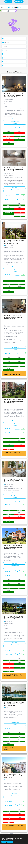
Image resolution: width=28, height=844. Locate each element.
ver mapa (15, 118)
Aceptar (4, 841)
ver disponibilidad (15, 121)
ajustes (11, 839)
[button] (19, 30)
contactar (15, 123)
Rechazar (10, 841)
